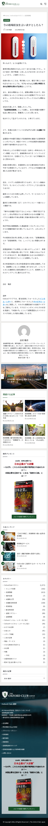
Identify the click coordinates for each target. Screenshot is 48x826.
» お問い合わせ (6, 753)
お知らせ (7, 631)
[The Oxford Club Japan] (11, 4)
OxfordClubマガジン (17, 15)
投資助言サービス (23, 543)
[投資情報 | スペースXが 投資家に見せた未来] (35, 405)
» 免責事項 (5, 742)
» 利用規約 (5, 734)
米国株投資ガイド (10, 659)
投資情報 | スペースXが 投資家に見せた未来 (35, 414)
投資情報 (28, 15)
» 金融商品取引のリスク (9, 745)
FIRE (7, 655)
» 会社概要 (5, 723)
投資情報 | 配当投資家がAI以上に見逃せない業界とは (24, 380)
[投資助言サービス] (9, 546)
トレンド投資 (10, 588)
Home (7, 15)
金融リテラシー (11, 613)
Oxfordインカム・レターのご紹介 (16, 620)
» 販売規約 (5, 738)
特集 (5, 652)
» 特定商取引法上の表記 (9, 727)
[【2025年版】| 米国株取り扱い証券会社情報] (9, 536)
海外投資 (9, 595)
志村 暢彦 (9, 30)
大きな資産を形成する (12, 645)
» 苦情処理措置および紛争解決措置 (13, 749)
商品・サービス (9, 641)
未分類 (6, 648)
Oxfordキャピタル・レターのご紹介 (16, 624)
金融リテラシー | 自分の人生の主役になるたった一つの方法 (13, 415)
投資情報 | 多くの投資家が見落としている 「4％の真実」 (35, 439)
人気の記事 (8, 638)
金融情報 (9, 617)
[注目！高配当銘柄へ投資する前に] (9, 556)
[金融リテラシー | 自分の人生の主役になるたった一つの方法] (13, 405)
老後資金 (9, 606)
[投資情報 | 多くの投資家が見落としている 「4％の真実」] (35, 430)
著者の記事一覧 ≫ (24, 358)
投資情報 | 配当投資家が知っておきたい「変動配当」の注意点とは (13, 440)
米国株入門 (10, 599)
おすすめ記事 (9, 627)
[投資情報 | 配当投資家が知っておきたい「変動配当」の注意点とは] (13, 430)
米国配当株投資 (11, 602)
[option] (24, 376)
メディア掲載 (9, 634)
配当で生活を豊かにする (12, 662)
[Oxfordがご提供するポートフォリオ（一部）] (9, 566)
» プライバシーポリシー (9, 731)
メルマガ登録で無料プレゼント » (24, 517)
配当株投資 (10, 610)
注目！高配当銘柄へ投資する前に (28, 553)
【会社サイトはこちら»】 (22, 710)
